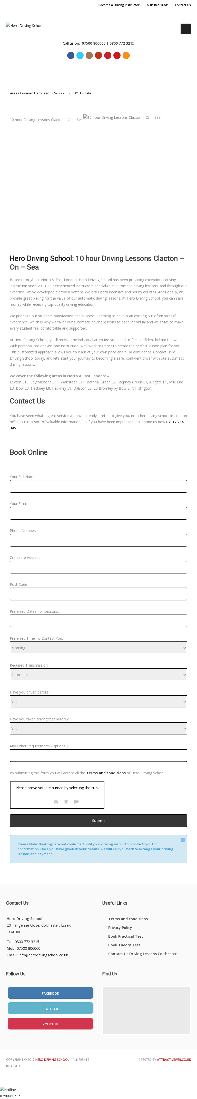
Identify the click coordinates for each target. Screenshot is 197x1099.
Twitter (50, 1008)
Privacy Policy (120, 927)
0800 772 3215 (27, 941)
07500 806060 (28, 948)
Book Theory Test (124, 945)
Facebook (50, 993)
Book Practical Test (125, 936)
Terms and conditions (128, 918)
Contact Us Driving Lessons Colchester (142, 953)
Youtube (50, 1024)
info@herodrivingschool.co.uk (43, 955)
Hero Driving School (41, 258)
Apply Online (166, 10)
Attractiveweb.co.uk (174, 1059)
